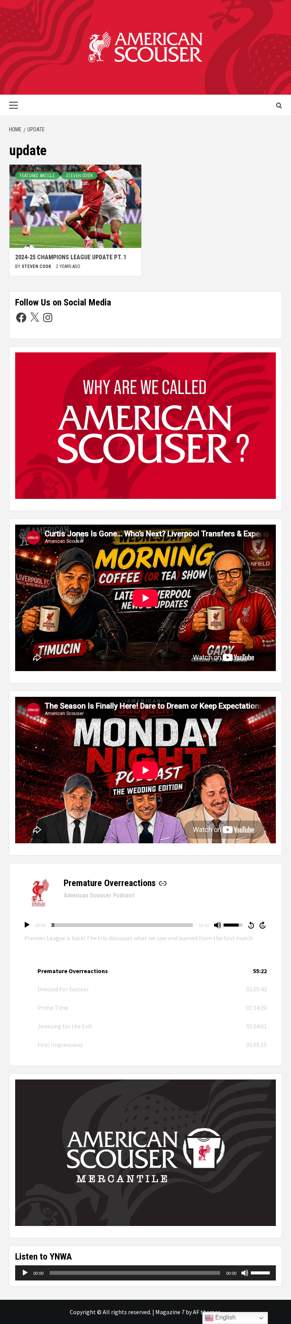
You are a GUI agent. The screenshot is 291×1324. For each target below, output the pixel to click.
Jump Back (251, 925)
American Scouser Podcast (99, 895)
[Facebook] (21, 318)
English (225, 1317)
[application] (145, 925)
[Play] (27, 925)
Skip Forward (263, 925)
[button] (145, 971)
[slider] (122, 925)
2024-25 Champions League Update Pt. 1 (71, 257)
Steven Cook (79, 175)
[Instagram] (48, 318)
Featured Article (37, 175)
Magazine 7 (170, 1312)
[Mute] (217, 925)
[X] (34, 318)
